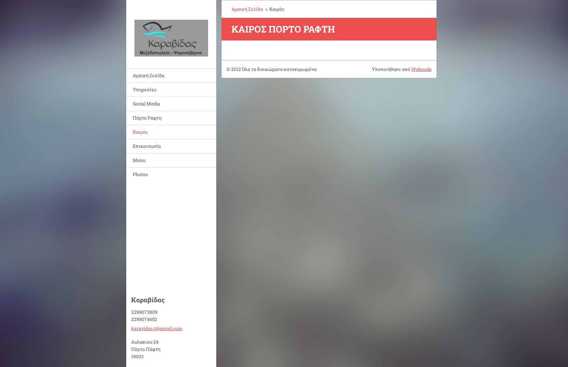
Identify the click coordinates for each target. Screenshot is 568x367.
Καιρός (140, 132)
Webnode (421, 69)
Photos (140, 174)
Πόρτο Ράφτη (147, 118)
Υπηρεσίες (144, 89)
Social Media (146, 104)
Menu (139, 160)
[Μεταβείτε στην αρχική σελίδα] (171, 30)
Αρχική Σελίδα (148, 75)
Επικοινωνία (147, 146)
